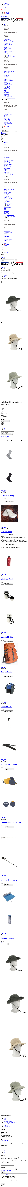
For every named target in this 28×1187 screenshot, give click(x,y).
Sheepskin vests (7, 48)
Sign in (3, 257)
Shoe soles (6, 92)
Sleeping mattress (7, 938)
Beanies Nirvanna (8, 40)
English (7, 13)
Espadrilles (6, 54)
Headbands (6, 78)
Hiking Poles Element (9, 764)
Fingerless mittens (8, 84)
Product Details (4, 436)
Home (5, 7)
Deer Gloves (7, 43)
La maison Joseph (8, 1121)
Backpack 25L (6, 672)
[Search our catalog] (16, 131)
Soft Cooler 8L (6, 707)
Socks (5, 52)
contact (5, 1118)
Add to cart (6, 421)
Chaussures (6, 94)
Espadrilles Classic (11, 56)
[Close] (2, 139)
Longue (8, 86)
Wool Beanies (7, 72)
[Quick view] (5, 491)
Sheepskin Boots (7, 51)
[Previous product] (1, 280)
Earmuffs (6, 76)
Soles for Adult (6, 532)
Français (7, 12)
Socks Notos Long (7, 496)
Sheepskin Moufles (8, 80)
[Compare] (4, 491)
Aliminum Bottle (7, 579)
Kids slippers (7, 119)
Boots (5, 90)
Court (8, 87)
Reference (3, 438)
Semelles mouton (8, 123)
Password (3, 1167)
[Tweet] (4, 428)
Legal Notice (7, 4)
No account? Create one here (7, 1174)
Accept (2, 1184)
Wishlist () (5, 16)
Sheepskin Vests (7, 79)
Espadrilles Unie (10, 55)
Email (2, 1164)
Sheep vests (6, 118)
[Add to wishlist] (2, 422)
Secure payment (7, 1126)
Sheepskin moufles (8, 45)
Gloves (5, 82)
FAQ (5, 1119)
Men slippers (7, 49)
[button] (6, 25)
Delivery (6, 3)
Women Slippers (7, 88)
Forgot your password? (6, 1170)
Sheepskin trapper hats (9, 41)
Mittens (5, 47)
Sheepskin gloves (8, 44)
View (2, 942)
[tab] (14, 436)
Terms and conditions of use (10, 1122)
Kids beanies (7, 112)
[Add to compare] (2, 424)
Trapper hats (6, 75)
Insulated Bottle (7, 637)
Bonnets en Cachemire (9, 71)
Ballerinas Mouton (8, 120)
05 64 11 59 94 (4, 1140)
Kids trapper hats (8, 114)
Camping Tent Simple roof (11, 822)
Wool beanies (7, 39)
